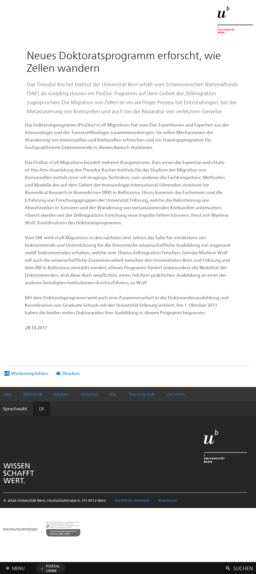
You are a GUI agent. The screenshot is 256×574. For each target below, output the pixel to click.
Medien (61, 394)
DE (41, 408)
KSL (113, 394)
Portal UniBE (53, 568)
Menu (18, 567)
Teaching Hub (141, 394)
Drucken (71, 373)
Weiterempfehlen (29, 373)
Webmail (89, 394)
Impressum (167, 500)
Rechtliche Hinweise (132, 500)
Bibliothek (32, 394)
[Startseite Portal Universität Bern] (235, 19)
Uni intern (175, 394)
